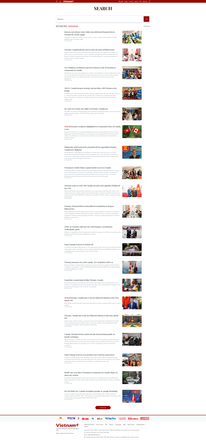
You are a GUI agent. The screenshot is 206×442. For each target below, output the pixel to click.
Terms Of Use (99, 424)
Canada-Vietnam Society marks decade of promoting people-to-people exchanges (90, 335)
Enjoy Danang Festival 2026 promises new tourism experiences (89, 355)
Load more (103, 407)
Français (131, 1)
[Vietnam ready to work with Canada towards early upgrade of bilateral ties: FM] (132, 190)
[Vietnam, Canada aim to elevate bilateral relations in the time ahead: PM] (132, 302)
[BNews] (92, 418)
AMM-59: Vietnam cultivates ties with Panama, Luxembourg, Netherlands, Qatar (88, 228)
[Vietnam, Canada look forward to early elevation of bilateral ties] (132, 54)
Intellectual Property (89, 424)
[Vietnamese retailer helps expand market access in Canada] (132, 172)
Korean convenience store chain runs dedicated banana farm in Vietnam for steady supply (89, 33)
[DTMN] (133, 418)
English (126, 1)
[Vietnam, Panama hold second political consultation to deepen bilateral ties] (132, 211)
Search (103, 8)
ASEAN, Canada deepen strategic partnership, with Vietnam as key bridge (90, 89)
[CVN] (122, 418)
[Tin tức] (85, 418)
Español (136, 1)
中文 (140, 1)
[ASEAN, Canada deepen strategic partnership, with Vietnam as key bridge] (132, 93)
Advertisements (141, 424)
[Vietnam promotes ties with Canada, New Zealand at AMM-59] (132, 267)
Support (111, 424)
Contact (86, 426)
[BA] (144, 418)
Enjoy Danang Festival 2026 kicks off (78, 244)
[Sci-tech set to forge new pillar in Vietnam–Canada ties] (132, 113)
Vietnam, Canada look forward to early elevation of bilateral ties (89, 49)
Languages (118, 424)
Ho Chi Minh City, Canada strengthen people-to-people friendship (90, 391)
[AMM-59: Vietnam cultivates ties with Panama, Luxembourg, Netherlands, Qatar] (132, 231)
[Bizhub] (100, 418)
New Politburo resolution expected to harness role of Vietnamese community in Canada (90, 68)
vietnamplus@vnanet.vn (94, 434)
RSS (106, 424)
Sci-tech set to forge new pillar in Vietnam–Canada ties (86, 109)
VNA (124, 424)
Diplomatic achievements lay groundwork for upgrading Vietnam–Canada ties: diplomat (90, 148)
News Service (131, 424)
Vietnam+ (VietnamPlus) (69, 1)
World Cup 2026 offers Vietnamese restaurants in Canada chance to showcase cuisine (91, 373)
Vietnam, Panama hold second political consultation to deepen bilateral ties (89, 207)
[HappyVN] (61, 418)
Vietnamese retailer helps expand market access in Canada (87, 167)
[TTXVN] (71, 418)
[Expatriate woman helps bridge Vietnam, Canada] (132, 285)
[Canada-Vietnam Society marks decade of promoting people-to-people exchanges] (132, 339)
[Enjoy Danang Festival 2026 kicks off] (132, 249)
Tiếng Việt (120, 1)
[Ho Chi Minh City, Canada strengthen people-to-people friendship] (132, 396)
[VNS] (110, 418)
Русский (145, 1)
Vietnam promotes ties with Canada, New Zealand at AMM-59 (88, 262)
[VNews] (78, 418)
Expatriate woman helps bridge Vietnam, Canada (83, 280)
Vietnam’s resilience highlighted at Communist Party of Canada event (92, 127)
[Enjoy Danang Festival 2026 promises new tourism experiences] (132, 359)
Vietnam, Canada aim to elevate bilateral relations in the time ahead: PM (91, 299)
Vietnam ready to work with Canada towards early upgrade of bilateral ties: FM (92, 186)
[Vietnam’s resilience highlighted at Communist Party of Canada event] (132, 131)
